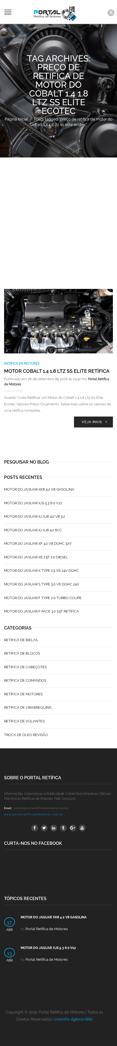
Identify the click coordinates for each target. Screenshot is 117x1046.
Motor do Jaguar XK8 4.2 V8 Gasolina (39, 489)
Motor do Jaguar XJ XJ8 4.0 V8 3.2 (34, 516)
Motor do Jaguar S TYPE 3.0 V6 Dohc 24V (41, 584)
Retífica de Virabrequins (27, 707)
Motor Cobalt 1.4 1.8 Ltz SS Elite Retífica (56, 371)
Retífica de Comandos (25, 680)
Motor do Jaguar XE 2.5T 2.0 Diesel (36, 557)
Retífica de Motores (21, 363)
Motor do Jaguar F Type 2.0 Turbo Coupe (43, 598)
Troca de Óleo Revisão (26, 735)
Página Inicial (16, 119)
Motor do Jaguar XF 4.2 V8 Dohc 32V (38, 543)
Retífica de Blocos (22, 653)
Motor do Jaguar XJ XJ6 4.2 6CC (33, 530)
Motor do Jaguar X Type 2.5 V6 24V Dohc (41, 571)
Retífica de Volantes (24, 721)
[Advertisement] (58, 219)
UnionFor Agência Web (73, 1019)
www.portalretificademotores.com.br (33, 814)
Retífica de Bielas (21, 640)
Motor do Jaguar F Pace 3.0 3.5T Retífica (41, 611)
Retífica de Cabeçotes (25, 667)
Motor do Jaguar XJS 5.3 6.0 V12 (33, 503)
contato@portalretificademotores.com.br (41, 808)
